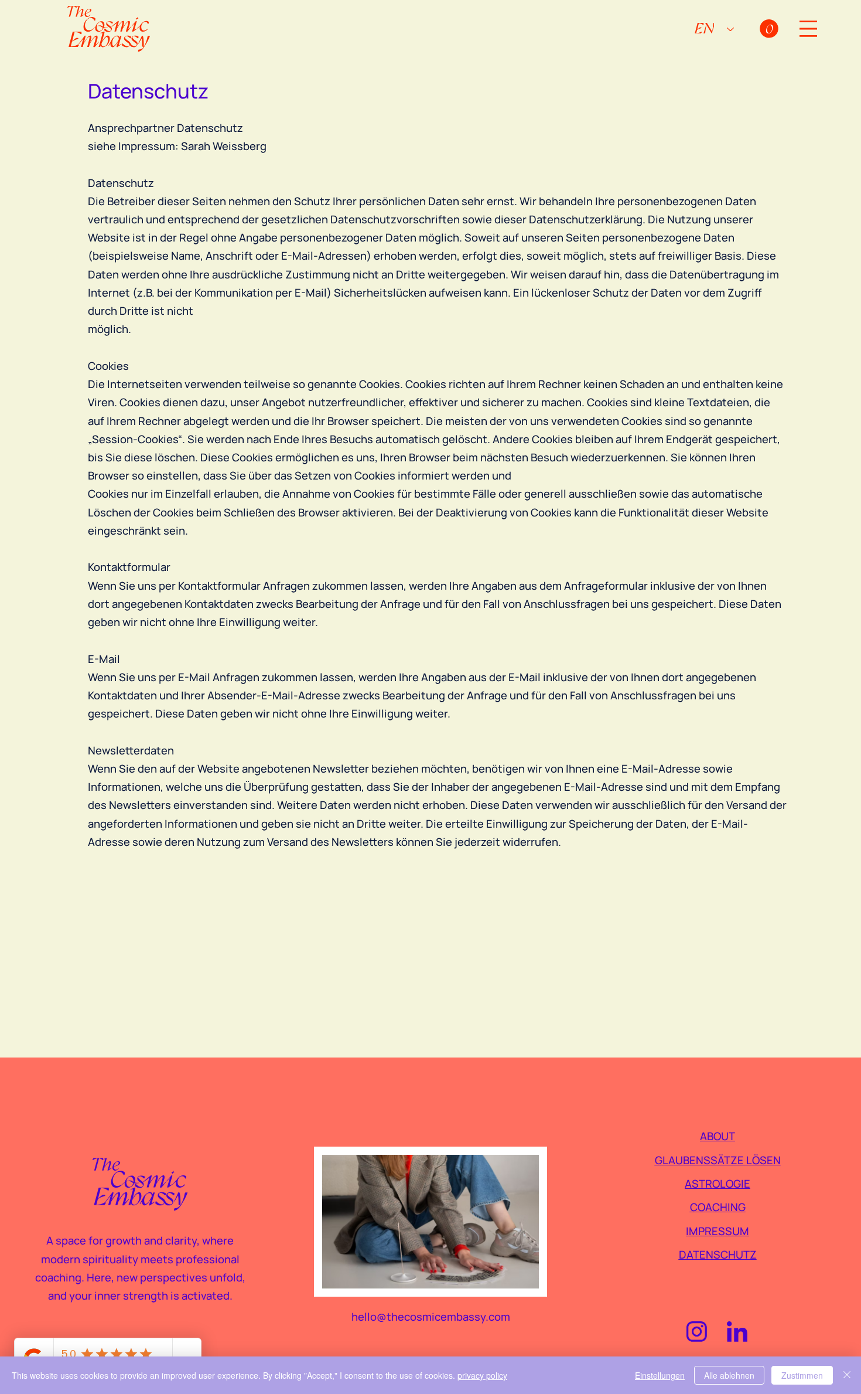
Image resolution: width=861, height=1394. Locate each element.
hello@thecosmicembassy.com (430, 1316)
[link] (769, 28)
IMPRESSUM (717, 1231)
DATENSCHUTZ (718, 1254)
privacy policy (482, 1375)
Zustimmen (802, 1375)
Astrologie (717, 1183)
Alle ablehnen (729, 1375)
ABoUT (717, 1136)
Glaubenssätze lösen (718, 1160)
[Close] (847, 1375)
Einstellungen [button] (660, 1375)
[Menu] (808, 29)
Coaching (718, 1207)
